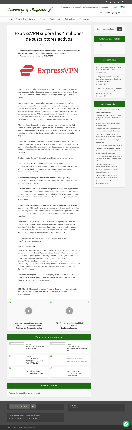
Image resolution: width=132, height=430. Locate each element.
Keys (60, 169)
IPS (45, 292)
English (25, 289)
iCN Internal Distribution (33, 292)
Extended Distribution (38, 289)
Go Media (65, 289)
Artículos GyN (21, 19)
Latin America (53, 292)
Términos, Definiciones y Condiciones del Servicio (25, 415)
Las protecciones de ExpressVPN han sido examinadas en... (74, 373)
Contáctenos (84, 19)
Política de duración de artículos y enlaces (23, 418)
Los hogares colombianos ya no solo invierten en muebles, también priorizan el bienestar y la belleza (109, 79)
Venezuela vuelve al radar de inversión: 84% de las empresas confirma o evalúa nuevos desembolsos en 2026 (108, 67)
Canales (32, 19)
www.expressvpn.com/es (41, 280)
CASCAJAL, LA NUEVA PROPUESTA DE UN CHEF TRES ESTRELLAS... (34, 361)
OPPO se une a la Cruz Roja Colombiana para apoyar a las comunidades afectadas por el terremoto (109, 91)
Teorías (42, 19)
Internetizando (32, 427)
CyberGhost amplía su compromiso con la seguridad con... (77, 349)
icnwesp (49, 29)
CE (20, 289)
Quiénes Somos (70, 19)
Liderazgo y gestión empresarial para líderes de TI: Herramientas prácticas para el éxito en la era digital (108, 151)
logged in (22, 393)
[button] (126, 424)
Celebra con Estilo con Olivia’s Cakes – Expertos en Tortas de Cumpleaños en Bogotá (108, 117)
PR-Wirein (63, 292)
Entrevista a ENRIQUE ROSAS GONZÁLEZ (109, 145)
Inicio (11, 19)
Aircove (69, 164)
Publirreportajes (55, 19)
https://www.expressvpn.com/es (30, 241)
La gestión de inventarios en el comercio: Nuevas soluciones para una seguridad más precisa (109, 159)
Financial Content (54, 289)
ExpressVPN (65, 89)
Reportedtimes (24, 294)
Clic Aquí (121, 13)
